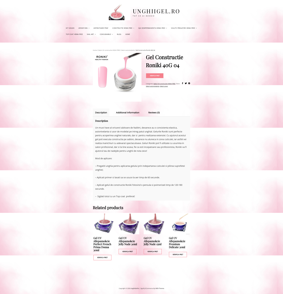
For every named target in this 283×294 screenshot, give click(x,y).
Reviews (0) (154, 112)
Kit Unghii (70, 28)
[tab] (103, 113)
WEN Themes (159, 288)
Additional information (127, 112)
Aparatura (83, 28)
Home (127, 34)
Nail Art (90, 34)
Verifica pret (155, 76)
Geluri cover (164, 86)
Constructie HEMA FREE (122, 28)
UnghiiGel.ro (156, 11)
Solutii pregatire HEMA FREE (183, 28)
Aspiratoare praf (101, 28)
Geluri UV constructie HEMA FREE (109, 50)
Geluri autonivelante (128, 50)
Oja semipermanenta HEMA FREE (151, 28)
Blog (119, 34)
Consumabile (105, 34)
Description (101, 112)
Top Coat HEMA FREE (74, 34)
